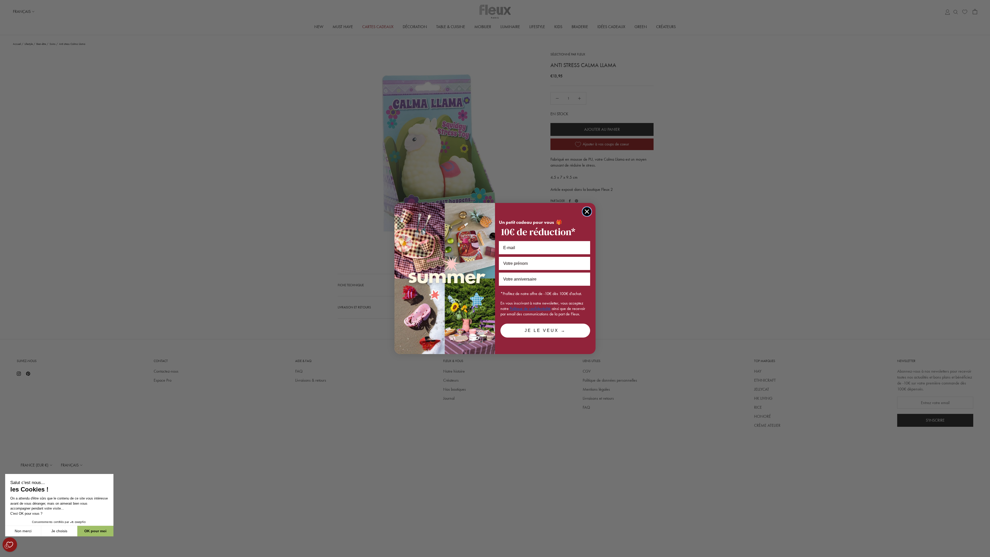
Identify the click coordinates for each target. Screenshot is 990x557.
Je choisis (59, 531)
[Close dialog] (586, 211)
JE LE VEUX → (545, 330)
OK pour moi (95, 531)
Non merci (23, 531)
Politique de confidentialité (530, 308)
